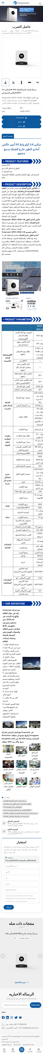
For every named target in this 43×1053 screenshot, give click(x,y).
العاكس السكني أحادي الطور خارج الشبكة (17, 804)
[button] (3, 956)
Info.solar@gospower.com (28, 1028)
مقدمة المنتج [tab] (8, 136)
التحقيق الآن (20, 117)
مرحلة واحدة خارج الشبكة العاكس (14, 801)
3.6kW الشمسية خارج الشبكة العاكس (16, 816)
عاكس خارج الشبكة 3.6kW (12, 807)
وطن (11, 31)
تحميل (20, 122)
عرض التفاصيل (20, 982)
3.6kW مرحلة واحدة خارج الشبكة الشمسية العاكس (20, 813)
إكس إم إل (17, 1044)
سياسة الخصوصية (28, 1044)
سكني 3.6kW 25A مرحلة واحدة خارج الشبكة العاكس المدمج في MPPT (21, 860)
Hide (17, 31)
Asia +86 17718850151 (18, 1024)
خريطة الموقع (7, 1044)
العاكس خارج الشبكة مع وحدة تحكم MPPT (17, 810)
